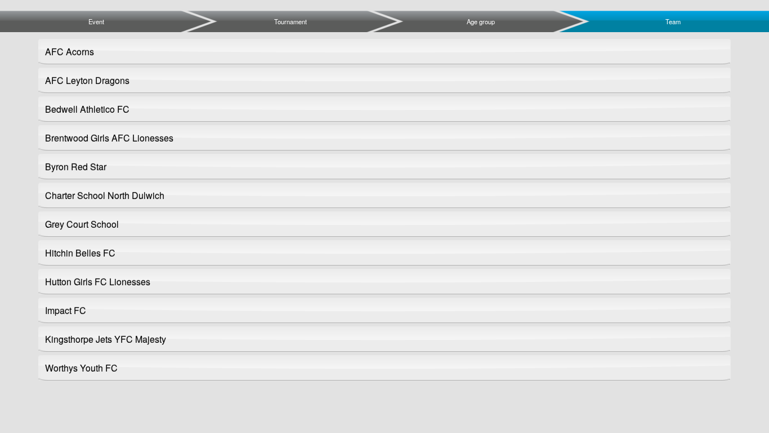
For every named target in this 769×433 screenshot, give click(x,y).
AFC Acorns (69, 51)
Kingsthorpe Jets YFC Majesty (105, 339)
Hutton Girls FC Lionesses (97, 281)
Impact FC (65, 310)
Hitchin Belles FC (80, 252)
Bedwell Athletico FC (87, 109)
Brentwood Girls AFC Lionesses (109, 137)
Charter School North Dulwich (104, 195)
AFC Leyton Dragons (87, 80)
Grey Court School (82, 224)
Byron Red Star (75, 166)
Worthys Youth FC (81, 367)
